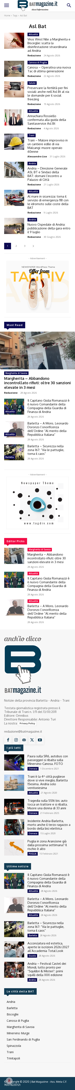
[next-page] (33, 246)
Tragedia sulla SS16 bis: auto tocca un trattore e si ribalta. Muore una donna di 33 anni (48, 804)
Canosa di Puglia (38, 62)
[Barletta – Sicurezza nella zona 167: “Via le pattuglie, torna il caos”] (14, 452)
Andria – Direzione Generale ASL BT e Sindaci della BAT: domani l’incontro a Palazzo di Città (48, 174)
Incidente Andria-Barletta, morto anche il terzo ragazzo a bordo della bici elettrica (49, 824)
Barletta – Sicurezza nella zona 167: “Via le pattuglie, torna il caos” (46, 450)
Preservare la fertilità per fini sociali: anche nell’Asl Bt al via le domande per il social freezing (48, 93)
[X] (32, 740)
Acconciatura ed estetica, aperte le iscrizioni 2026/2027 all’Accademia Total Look (48, 947)
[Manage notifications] (9, 1080)
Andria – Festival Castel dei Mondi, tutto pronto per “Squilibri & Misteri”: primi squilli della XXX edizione (47, 969)
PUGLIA (32, 853)
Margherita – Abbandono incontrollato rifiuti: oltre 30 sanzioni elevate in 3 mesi (37, 383)
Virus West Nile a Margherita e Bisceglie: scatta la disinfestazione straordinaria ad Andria (49, 45)
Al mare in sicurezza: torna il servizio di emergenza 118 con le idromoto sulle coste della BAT (48, 202)
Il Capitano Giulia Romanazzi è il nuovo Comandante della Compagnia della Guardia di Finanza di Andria (49, 406)
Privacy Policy (27, 723)
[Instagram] (16, 740)
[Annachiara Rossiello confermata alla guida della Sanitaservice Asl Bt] (14, 117)
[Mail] (24, 740)
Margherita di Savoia (16, 373)
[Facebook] (8, 740)
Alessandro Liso (37, 156)
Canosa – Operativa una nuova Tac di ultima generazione (49, 69)
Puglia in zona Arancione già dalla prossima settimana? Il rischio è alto (47, 845)
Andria (32, 163)
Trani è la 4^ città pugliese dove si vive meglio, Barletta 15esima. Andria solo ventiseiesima (48, 782)
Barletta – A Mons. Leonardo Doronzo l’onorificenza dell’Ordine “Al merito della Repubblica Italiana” (48, 429)
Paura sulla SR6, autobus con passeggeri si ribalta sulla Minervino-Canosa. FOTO (48, 760)
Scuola (32, 955)
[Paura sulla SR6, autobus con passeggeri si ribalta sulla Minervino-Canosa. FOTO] (14, 762)
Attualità (10, 411)
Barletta (9, 457)
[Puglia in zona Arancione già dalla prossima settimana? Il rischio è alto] (14, 847)
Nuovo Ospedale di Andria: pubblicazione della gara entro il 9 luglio (49, 228)
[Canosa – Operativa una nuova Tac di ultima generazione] (14, 69)
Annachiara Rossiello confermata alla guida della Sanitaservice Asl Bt (47, 119)
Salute (32, 82)
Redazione (11, 392)
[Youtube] (40, 740)
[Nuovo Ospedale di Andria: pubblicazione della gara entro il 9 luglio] (14, 226)
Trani (31, 135)
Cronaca (33, 768)
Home (7, 15)
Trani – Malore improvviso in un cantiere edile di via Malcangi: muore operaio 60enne (48, 146)
